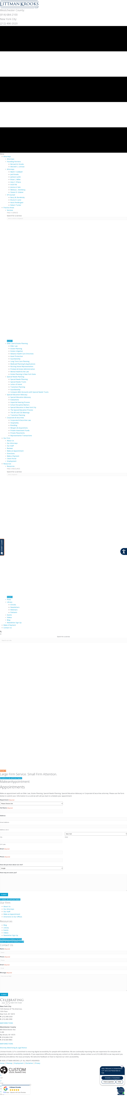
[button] (10, 341)
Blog (5, 925)
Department (7, 800)
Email (4, 849)
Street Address (4, 822)
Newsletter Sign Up (10, 935)
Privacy (37, 1063)
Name (5, 949)
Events (5, 930)
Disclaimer (29, 1063)
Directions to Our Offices (12, 917)
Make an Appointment (11, 914)
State (66, 837)
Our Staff (6, 912)
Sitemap (9, 1063)
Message (6, 973)
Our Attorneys (8, 909)
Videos (5, 933)
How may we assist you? (8, 873)
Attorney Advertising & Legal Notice (13, 1048)
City (1, 837)
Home (2, 1063)
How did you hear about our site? (11, 865)
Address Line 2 (4, 830)
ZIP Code (3, 844)
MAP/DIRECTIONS (6, 1023)
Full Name (6, 808)
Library (6, 928)
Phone (5, 857)
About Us (6, 906)
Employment (19, 1063)
